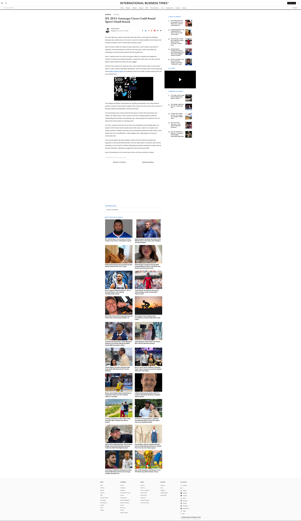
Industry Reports (124, 512)
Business (141, 8)
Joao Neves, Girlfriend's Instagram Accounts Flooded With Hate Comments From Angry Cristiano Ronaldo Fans (118, 471)
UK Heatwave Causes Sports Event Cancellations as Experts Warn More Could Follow (147, 317)
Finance (122, 495)
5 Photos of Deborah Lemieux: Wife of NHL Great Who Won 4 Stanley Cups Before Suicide (118, 420)
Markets (135, 8)
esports (122, 505)
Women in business (124, 502)
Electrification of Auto (125, 492)
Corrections (143, 497)
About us (142, 485)
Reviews (184, 8)
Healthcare (122, 490)
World (121, 8)
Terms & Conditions (144, 490)
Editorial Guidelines (148, 162)
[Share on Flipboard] (151, 30)
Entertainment (169, 8)
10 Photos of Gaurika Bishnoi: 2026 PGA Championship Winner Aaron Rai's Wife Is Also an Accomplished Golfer (147, 420)
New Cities (122, 507)
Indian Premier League (116, 71)
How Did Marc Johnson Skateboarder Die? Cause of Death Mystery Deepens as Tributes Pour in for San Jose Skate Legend (148, 446)
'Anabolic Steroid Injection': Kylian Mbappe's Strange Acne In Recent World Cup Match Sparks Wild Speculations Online (118, 343)
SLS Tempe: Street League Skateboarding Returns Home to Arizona (177, 97)
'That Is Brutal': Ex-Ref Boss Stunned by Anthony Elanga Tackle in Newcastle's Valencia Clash (147, 292)
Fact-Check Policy (144, 502)
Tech (162, 8)
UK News (128, 8)
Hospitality (122, 487)
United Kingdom (164, 492)
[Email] (157, 30)
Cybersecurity (123, 497)
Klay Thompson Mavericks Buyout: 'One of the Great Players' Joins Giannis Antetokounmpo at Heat (118, 292)
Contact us (142, 487)
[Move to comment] (160, 30)
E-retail (122, 485)
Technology (103, 500)
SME (147, 8)
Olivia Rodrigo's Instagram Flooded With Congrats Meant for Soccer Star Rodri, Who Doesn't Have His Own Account (148, 266)
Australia (163, 485)
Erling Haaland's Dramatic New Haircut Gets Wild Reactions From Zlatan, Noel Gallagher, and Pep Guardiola (148, 240)
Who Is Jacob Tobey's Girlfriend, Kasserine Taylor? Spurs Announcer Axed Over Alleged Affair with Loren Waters (148, 369)
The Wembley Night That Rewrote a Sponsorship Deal (177, 106)
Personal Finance (154, 8)
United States (164, 495)
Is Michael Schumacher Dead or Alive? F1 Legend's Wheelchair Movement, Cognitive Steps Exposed (147, 394)
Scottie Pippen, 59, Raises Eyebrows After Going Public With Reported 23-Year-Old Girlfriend (117, 369)
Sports (101, 507)
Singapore (163, 490)
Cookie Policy (143, 495)
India (162, 487)
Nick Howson (116, 28)
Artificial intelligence (124, 500)
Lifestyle (178, 8)
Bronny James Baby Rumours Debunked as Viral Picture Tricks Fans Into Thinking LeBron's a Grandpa (118, 394)
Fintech (122, 510)
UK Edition (295, 8)
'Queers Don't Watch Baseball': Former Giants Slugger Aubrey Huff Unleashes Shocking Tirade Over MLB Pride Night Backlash (118, 446)
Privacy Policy (143, 492)
